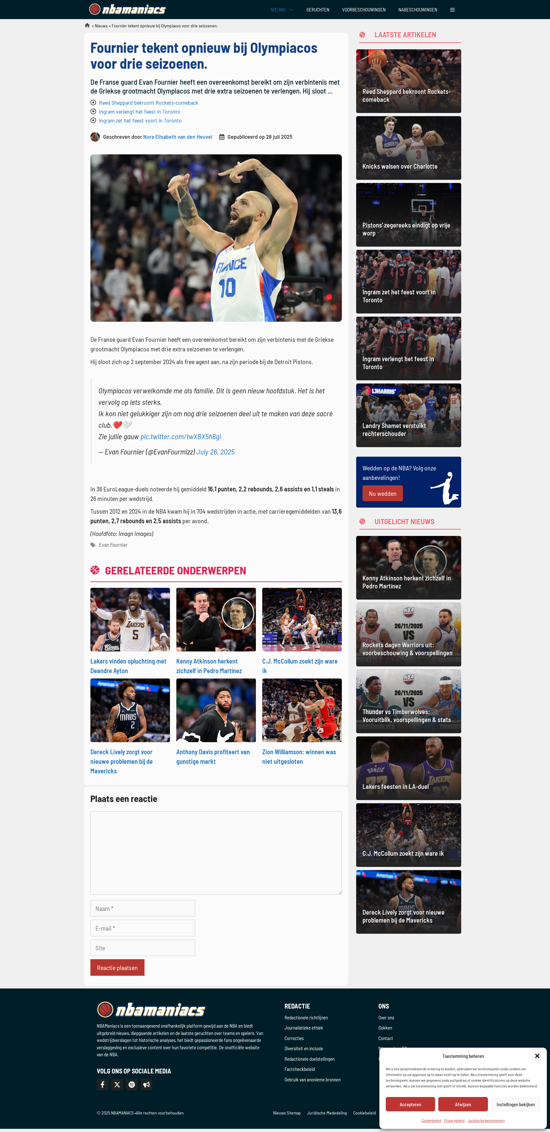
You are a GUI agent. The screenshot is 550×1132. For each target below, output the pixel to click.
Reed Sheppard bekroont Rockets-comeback (148, 102)
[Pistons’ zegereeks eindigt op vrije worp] (408, 215)
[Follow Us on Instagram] (132, 1084)
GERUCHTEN (318, 9)
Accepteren (410, 1104)
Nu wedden (383, 493)
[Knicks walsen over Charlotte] (408, 148)
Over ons (386, 1017)
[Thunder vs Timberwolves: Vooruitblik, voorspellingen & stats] (408, 701)
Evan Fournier (113, 544)
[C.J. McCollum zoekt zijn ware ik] (302, 618)
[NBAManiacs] (128, 9)
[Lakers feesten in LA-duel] (408, 768)
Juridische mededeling (327, 1112)
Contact (385, 1038)
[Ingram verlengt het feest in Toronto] (408, 348)
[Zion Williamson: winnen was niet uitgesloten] (302, 709)
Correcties (294, 1038)
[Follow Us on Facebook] (102, 1084)
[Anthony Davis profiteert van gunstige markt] (216, 709)
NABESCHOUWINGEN (417, 9)
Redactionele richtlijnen (306, 1017)
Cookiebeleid (364, 1112)
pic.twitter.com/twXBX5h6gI (180, 436)
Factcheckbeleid (300, 1069)
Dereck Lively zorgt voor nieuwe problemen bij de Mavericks (121, 761)
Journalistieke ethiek (304, 1027)
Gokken (385, 1027)
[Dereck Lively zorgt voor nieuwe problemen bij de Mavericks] (130, 709)
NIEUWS (278, 9)
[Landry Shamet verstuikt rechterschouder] (408, 415)
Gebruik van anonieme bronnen (313, 1079)
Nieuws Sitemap (287, 1112)
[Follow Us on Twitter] (117, 1084)
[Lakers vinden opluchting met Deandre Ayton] (130, 618)
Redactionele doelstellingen (310, 1059)
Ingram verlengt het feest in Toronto (139, 111)
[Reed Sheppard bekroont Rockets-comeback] (408, 81)
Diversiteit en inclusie (304, 1048)
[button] (537, 1056)
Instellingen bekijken (516, 1104)
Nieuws (101, 25)
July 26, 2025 (215, 451)
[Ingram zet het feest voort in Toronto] (408, 281)
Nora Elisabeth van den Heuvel (177, 136)
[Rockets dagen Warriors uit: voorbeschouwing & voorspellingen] (408, 634)
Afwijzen (463, 1104)
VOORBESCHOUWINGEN (364, 9)
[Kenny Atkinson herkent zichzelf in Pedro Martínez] (216, 618)
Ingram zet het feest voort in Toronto (140, 120)
